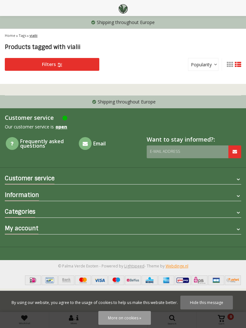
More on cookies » (124, 318)
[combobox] (203, 64)
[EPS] (200, 280)
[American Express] (166, 280)
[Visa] (100, 280)
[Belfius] (133, 280)
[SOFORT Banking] (233, 280)
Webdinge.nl (177, 266)
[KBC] (150, 280)
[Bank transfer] (66, 280)
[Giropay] (183, 280)
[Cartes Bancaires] (216, 280)
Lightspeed (134, 266)
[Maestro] (116, 280)
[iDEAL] (33, 280)
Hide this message (206, 302)
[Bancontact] (50, 280)
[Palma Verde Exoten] (123, 8)
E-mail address (165, 151)
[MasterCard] (83, 280)
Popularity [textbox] (201, 65)
